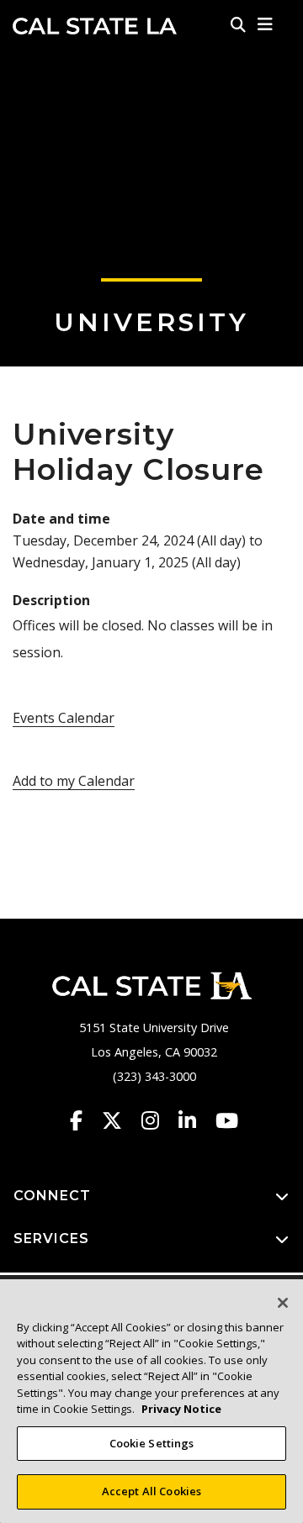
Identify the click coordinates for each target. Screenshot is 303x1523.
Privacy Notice (181, 1408)
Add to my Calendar (74, 781)
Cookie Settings (151, 1443)
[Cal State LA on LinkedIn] (195, 1120)
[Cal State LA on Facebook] (84, 1120)
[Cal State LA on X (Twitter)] (120, 1120)
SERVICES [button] (51, 1238)
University (151, 322)
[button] (266, 24)
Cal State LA (95, 26)
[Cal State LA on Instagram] (158, 1120)
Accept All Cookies (151, 1491)
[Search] (238, 24)
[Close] (282, 1302)
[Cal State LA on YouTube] (226, 1120)
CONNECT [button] (52, 1196)
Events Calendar (63, 718)
